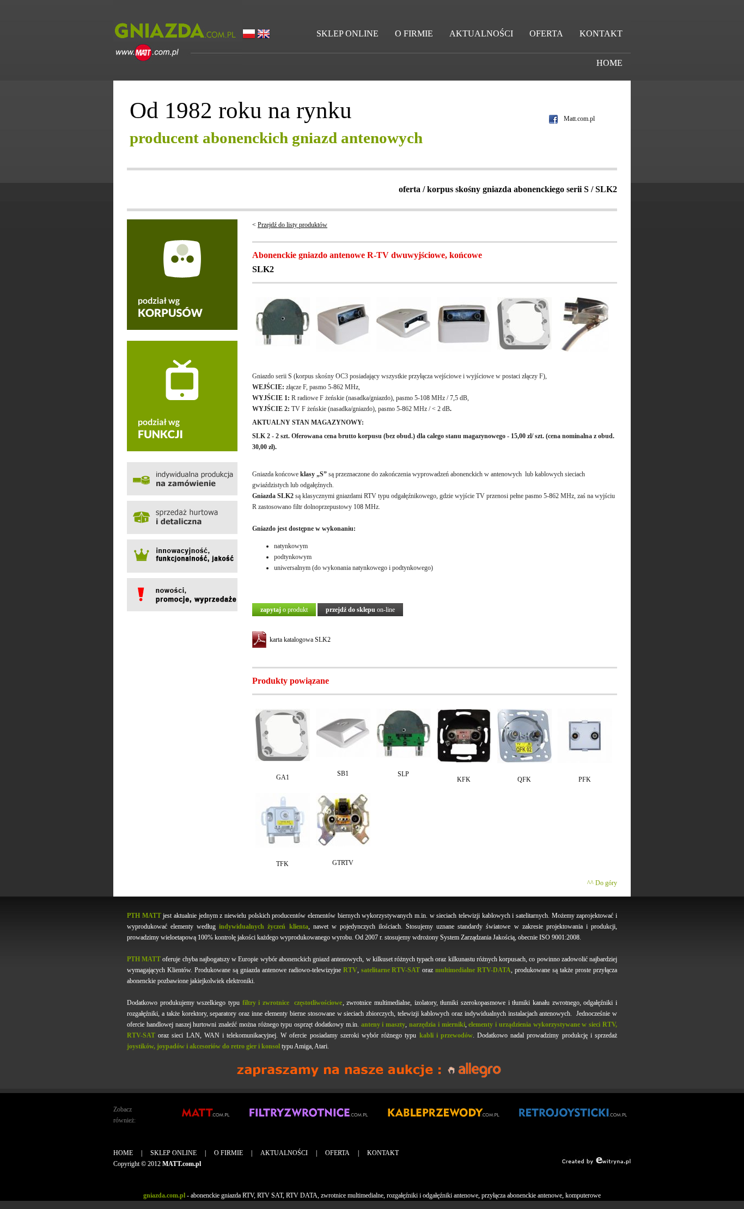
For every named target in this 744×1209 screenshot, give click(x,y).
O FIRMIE (414, 33)
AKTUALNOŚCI (481, 33)
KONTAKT (601, 33)
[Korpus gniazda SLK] (282, 344)
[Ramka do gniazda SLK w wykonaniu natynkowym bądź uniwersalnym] (524, 347)
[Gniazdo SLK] (584, 349)
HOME (609, 62)
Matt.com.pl (579, 118)
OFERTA (546, 33)
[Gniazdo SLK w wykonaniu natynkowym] (343, 349)
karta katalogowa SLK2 (300, 639)
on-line (360, 609)
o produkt (284, 609)
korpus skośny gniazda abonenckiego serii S (508, 189)
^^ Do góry (602, 883)
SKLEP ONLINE (347, 33)
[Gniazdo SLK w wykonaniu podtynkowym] (403, 349)
